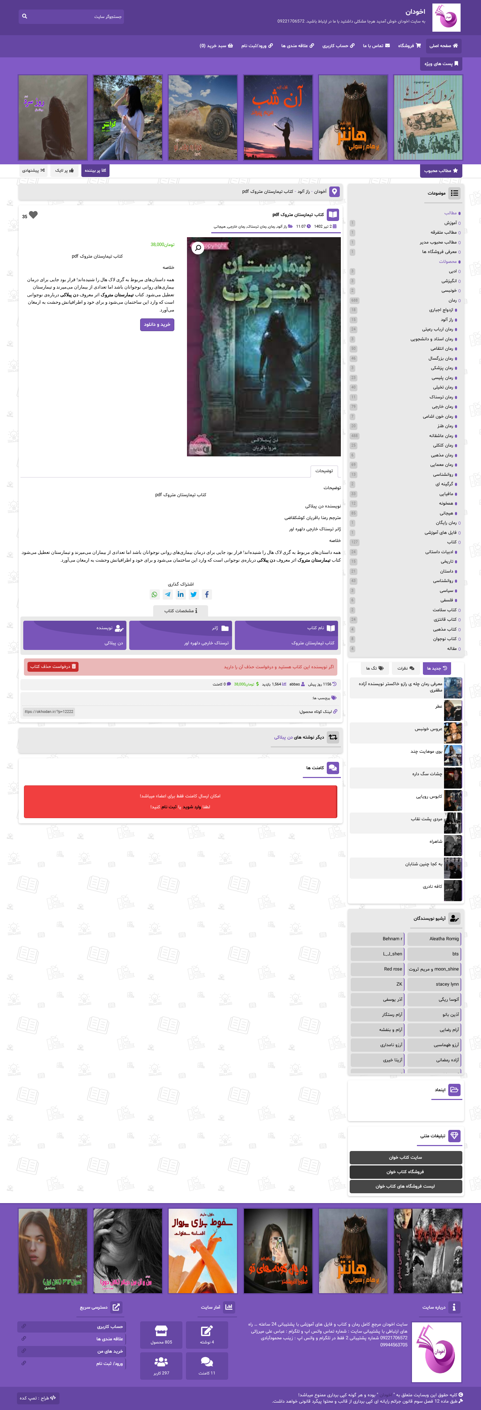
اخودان (386, 1395)
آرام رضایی (449, 1030)
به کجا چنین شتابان (423, 864)
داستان (446, 571)
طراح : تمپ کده (34, 1398)
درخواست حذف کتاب (50, 667)
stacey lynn (447, 984)
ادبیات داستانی (439, 552)
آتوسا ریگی (449, 1000)
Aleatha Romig (444, 939)
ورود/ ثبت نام (109, 1364)
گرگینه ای (444, 484)
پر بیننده (92, 170)
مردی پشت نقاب (426, 819)
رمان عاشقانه (441, 436)
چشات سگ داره (427, 774)
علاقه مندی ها (294, 46)
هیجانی (220, 226)
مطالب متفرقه (444, 232)
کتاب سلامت (445, 610)
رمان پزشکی (442, 368)
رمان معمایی (441, 465)
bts (455, 954)
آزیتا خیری (392, 1060)
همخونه (446, 503)
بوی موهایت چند (426, 751)
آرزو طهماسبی (446, 1045)
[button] (198, 248)
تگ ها (371, 668)
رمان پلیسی (442, 378)
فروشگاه (406, 46)
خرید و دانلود (157, 324)
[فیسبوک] (207, 594)
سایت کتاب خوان (405, 1158)
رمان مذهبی (442, 455)
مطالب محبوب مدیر (438, 242)
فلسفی (447, 600)
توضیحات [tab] (324, 471)
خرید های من (110, 1351)
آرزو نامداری (391, 1045)
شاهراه (436, 842)
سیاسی (446, 591)
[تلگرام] (168, 594)
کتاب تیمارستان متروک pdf (298, 215)
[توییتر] (194, 594)
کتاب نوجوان (445, 639)
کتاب (452, 542)
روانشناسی (443, 475)
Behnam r (392, 939)
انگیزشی (449, 281)
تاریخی (447, 561)
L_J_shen (392, 954)
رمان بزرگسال (441, 358)
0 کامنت (219, 684)
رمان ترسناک (257, 226)
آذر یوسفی (392, 1000)
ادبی (453, 271)
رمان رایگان (446, 523)
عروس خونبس (428, 729)
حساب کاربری (335, 46)
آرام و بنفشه (390, 1030)
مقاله (452, 649)
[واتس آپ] (155, 594)
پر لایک (61, 170)
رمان (271, 226)
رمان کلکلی (443, 445)
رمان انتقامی (442, 349)
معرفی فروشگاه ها (439, 252)
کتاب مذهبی (445, 629)
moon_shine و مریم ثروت (434, 969)
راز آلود (304, 192)
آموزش (450, 223)
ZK (399, 984)
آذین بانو (451, 1015)
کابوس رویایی (429, 796)
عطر (438, 706)
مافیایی (446, 494)
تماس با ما (373, 46)
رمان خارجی (236, 226)
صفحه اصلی (440, 46)
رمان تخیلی (443, 387)
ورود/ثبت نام (254, 46)
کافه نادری (432, 887)
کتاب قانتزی (445, 620)
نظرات (403, 668)
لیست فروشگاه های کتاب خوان (405, 1186)
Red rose (393, 969)
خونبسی (449, 290)
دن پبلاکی (283, 737)
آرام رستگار (392, 1015)
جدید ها (434, 668)
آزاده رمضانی (447, 1060)
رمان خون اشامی (438, 416)
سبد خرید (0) (213, 46)
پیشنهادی (30, 170)
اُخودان (320, 192)
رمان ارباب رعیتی (437, 329)
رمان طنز (445, 426)
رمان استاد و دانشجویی (432, 339)
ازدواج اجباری (441, 310)
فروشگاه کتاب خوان (405, 1172)
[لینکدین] (181, 594)
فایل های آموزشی (441, 533)
